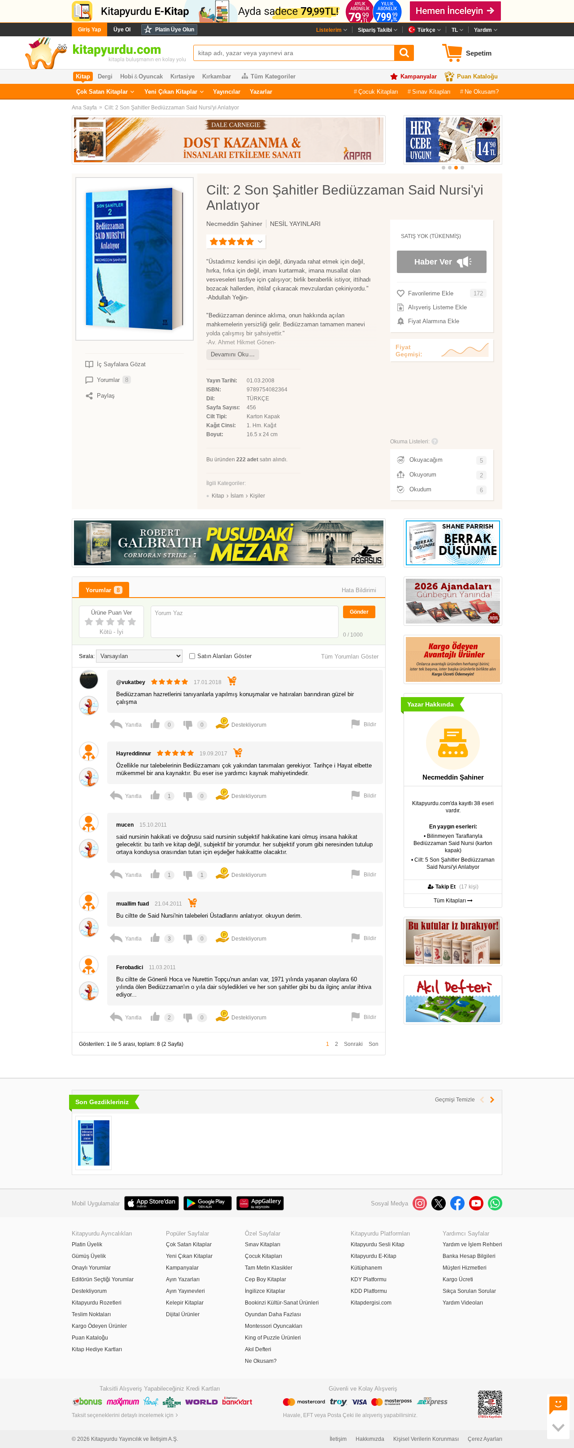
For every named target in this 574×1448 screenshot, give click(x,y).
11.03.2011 (162, 967)
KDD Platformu (369, 1291)
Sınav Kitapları (431, 91)
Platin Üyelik (87, 1244)
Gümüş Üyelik (89, 1256)
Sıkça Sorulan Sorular (469, 1291)
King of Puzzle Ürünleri (273, 1338)
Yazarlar (261, 91)
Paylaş (106, 395)
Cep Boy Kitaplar (265, 1279)
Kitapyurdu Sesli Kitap (377, 1244)
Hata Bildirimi (359, 590)
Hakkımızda (370, 1439)
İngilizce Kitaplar (265, 1291)
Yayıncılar (226, 91)
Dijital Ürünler (183, 1314)
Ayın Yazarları (183, 1279)
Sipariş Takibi (375, 30)
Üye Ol (121, 29)
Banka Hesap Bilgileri (469, 1256)
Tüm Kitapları (450, 900)
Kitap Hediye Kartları (97, 1349)
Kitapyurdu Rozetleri (97, 1303)
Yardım (483, 30)
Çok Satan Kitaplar (102, 91)
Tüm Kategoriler (273, 76)
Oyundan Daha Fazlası (273, 1314)
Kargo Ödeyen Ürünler (99, 1326)
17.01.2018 (208, 682)
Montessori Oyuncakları (273, 1326)
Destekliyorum (89, 1291)
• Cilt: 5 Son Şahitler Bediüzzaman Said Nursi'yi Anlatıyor (453, 863)
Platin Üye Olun (174, 29)
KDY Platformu (369, 1279)
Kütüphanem (366, 1268)
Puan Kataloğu (477, 76)
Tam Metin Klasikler (268, 1268)
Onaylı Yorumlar (91, 1268)
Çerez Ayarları (485, 1439)
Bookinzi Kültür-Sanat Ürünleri (282, 1303)
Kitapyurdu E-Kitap (373, 1256)
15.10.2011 (153, 825)
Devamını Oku (229, 354)
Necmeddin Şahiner (234, 223)
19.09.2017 (213, 753)
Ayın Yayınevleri (185, 1291)
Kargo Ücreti (458, 1279)
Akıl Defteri (258, 1349)
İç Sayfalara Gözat (121, 364)
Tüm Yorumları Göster (349, 656)
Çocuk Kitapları (378, 91)
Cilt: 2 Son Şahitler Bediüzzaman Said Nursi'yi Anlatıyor (171, 107)
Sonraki (353, 1044)
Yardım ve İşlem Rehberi (472, 1244)
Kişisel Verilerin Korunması (426, 1439)
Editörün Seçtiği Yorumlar (103, 1279)
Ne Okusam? (482, 91)
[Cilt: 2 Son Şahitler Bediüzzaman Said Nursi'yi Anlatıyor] (93, 1143)
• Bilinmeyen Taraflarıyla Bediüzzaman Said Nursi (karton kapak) (452, 843)
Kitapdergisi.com (371, 1303)
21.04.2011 (168, 904)
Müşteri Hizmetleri (465, 1268)
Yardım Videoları (463, 1303)
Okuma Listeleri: (410, 441)
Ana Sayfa (84, 107)
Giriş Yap (89, 29)
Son (373, 1044)
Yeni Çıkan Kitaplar (170, 91)
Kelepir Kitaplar (185, 1303)
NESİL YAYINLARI (295, 223)
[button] (443, 167)
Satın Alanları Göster (224, 656)
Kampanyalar (418, 76)
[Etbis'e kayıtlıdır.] (490, 1404)
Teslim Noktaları (91, 1314)
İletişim (338, 1439)
